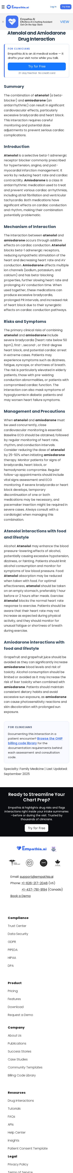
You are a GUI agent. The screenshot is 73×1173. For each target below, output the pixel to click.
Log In (53, 6)
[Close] (3, 22)
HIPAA (12, 958)
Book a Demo (20, 896)
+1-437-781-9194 (34, 889)
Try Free (66, 6)
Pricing (13, 991)
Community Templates (25, 1067)
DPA (11, 965)
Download (16, 1007)
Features (14, 999)
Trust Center (17, 926)
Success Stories (19, 1051)
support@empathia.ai (36, 876)
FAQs (11, 1116)
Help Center (17, 1132)
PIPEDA (13, 950)
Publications (17, 1043)
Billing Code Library (22, 1075)
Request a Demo (20, 1015)
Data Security (18, 934)
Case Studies (18, 1059)
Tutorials (14, 1108)
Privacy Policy (18, 1164)
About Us (14, 1035)
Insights (13, 1140)
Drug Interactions (21, 1100)
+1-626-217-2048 (34, 883)
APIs (11, 1124)
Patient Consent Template (28, 1148)
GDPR (12, 942)
